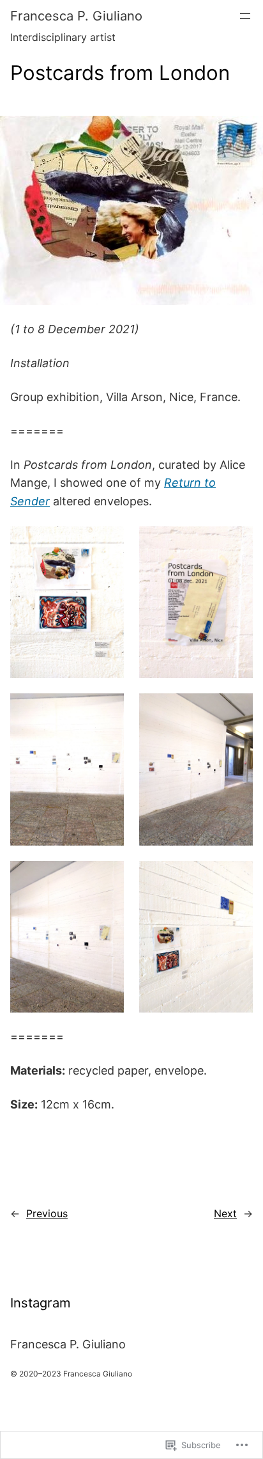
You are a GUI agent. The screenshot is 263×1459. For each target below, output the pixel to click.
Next (225, 1213)
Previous (47, 1213)
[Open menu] (245, 16)
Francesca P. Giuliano (76, 16)
